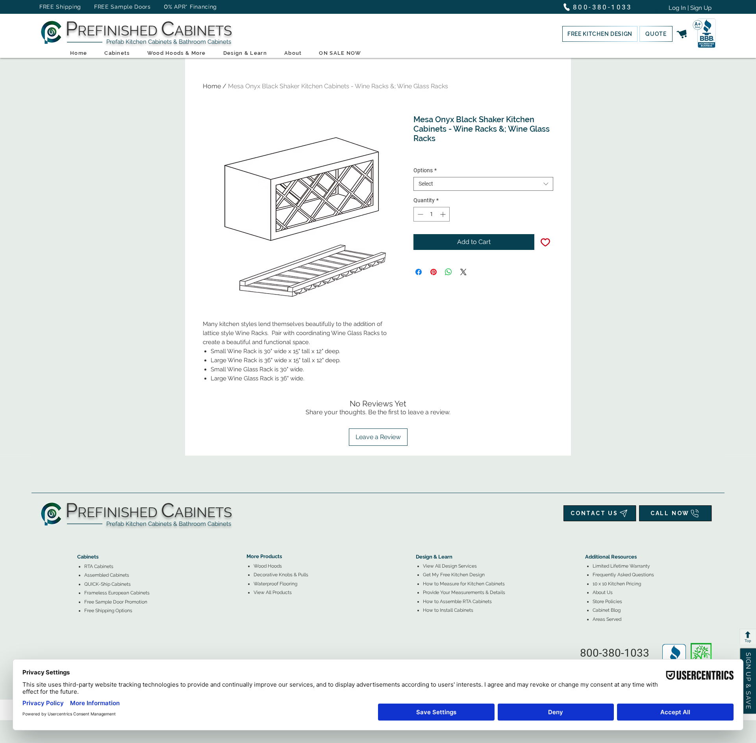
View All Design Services (450, 566)
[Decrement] (419, 214)
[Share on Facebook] (418, 272)
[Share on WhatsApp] (448, 272)
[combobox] (483, 184)
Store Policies (607, 601)
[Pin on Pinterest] (433, 272)
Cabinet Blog (607, 610)
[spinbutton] (431, 214)
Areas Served (607, 619)
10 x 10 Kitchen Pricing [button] (617, 584)
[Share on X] (463, 272)
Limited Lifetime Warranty (621, 566)
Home (212, 86)
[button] (599, 34)
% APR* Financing (192, 7)
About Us (603, 592)
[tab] (82, 535)
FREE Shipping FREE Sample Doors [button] (98, 7)
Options (425, 170)
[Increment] (443, 214)
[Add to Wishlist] (545, 242)
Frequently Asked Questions (623, 574)
